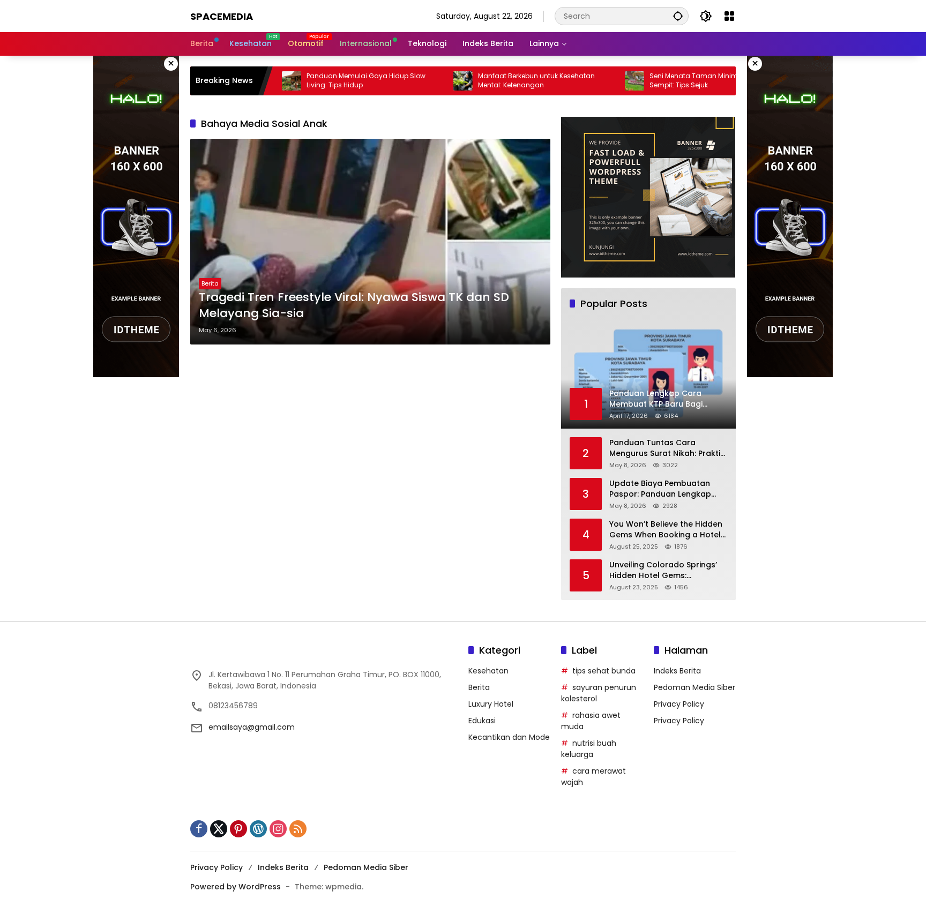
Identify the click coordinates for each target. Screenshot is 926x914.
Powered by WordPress (235, 886)
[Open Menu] (729, 16)
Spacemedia (221, 16)
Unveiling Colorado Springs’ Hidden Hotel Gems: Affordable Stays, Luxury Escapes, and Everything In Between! (663, 570)
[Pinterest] (238, 828)
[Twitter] (218, 828)
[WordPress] (258, 828)
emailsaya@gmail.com (251, 727)
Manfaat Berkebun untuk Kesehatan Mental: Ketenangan (501, 80)
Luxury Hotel (490, 704)
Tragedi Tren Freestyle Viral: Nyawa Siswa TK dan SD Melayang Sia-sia (354, 305)
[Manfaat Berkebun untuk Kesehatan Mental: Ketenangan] (428, 81)
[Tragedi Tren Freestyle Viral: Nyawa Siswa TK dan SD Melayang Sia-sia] (370, 241)
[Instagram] (278, 828)
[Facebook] (198, 828)
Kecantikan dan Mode (509, 737)
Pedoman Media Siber (694, 687)
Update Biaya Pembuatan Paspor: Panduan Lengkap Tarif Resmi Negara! (660, 488)
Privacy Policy (679, 704)
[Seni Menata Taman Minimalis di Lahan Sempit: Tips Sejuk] (599, 81)
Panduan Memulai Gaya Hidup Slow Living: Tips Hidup (331, 80)
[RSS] (298, 828)
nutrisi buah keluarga (588, 749)
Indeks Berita (677, 670)
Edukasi (482, 720)
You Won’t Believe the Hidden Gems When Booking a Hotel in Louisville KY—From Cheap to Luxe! (665, 529)
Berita (210, 283)
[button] (678, 16)
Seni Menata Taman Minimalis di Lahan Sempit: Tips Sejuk (680, 80)
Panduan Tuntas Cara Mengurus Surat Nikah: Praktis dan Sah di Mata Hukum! (667, 448)
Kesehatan (488, 670)
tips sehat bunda (604, 670)
